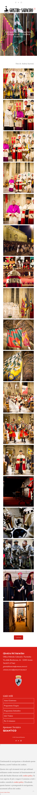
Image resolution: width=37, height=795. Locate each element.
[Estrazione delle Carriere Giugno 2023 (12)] (18, 272)
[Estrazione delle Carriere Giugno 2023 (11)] (18, 303)
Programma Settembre (12, 711)
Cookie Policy (7, 792)
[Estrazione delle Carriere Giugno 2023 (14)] (18, 491)
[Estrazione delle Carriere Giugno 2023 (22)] (18, 554)
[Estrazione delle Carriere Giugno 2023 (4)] (18, 178)
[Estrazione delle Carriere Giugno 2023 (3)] (18, 146)
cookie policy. (19, 782)
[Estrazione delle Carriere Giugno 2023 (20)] (18, 617)
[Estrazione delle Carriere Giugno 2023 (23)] (18, 523)
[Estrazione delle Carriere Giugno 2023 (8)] (18, 397)
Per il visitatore (9, 721)
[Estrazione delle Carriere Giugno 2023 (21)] (18, 585)
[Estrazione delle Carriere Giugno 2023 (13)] (18, 240)
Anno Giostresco (10, 700)
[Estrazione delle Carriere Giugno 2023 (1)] (18, 83)
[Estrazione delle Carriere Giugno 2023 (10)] (18, 334)
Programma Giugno (11, 705)
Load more (18, 637)
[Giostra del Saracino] (18, 9)
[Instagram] (21, 3)
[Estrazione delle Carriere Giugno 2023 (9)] (18, 366)
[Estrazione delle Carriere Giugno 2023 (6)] (18, 460)
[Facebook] (16, 3)
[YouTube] (18, 3)
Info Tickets (8, 716)
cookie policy (27, 775)
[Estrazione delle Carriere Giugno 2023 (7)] (18, 428)
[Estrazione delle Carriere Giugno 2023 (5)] (18, 209)
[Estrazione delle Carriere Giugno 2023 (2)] (18, 115)
